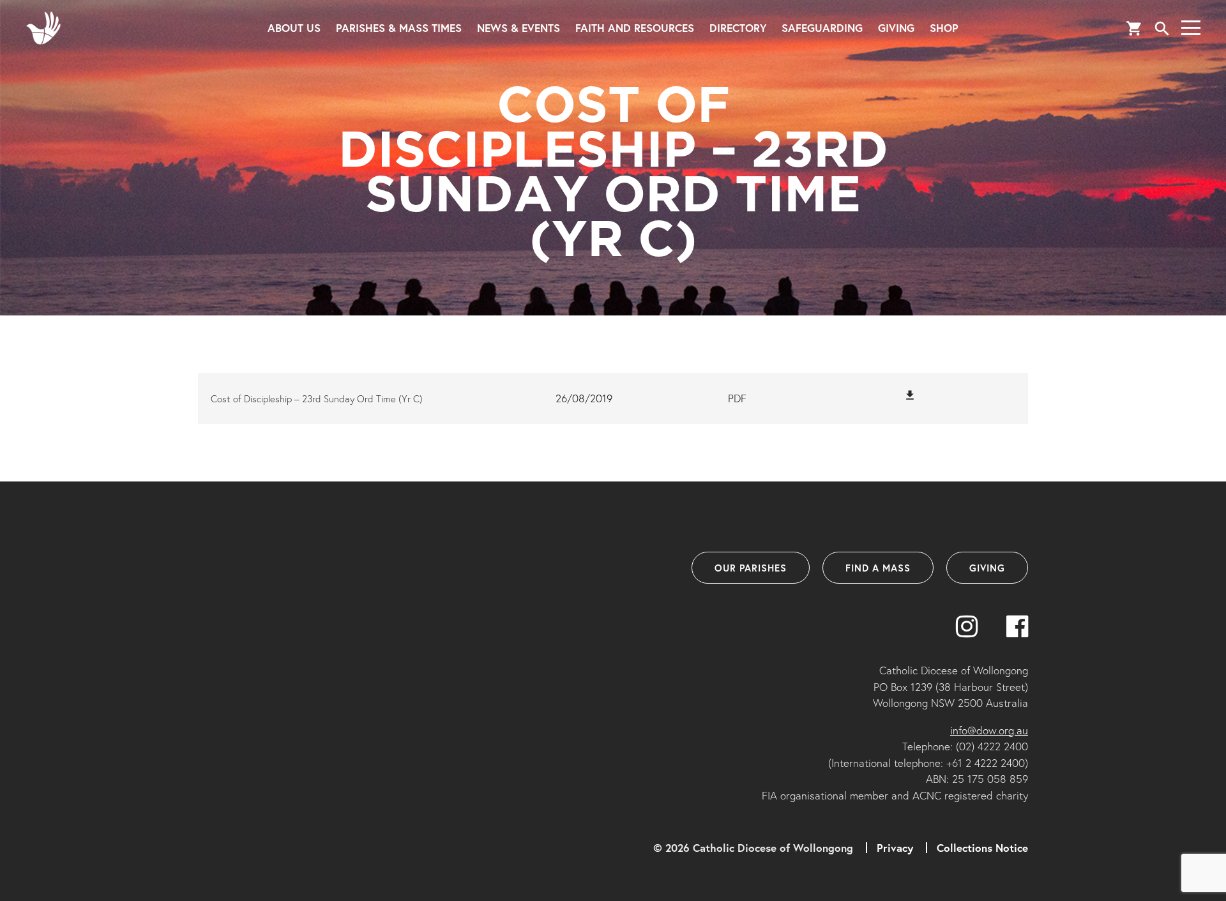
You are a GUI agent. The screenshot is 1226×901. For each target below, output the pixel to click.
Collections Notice (982, 847)
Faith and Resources (634, 27)
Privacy (895, 847)
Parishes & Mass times (399, 27)
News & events (518, 27)
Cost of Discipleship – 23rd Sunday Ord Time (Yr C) (317, 398)
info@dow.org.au (989, 730)
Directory (737, 27)
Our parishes (751, 567)
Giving (896, 27)
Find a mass (878, 567)
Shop (944, 27)
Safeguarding (822, 27)
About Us (294, 27)
